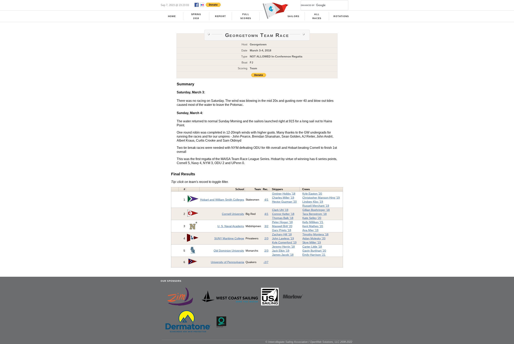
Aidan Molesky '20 (313, 238)
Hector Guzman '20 (284, 201)
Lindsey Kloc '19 (312, 201)
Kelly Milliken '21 (312, 222)
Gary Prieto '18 (281, 230)
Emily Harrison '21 (313, 254)
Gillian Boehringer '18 (316, 209)
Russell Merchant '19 (315, 205)
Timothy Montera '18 (315, 234)
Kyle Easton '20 (312, 193)
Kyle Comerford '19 (284, 242)
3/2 (266, 226)
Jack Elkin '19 (280, 250)
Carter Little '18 (312, 246)
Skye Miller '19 (311, 242)
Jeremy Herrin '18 (283, 246)
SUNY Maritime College (229, 238)
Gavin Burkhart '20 (314, 250)
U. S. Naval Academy (230, 226)
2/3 (266, 238)
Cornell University (233, 213)
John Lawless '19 (283, 238)
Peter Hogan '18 (282, 222)
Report (220, 16)
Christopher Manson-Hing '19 (321, 197)
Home (172, 16)
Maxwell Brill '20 (282, 226)
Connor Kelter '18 (283, 213)
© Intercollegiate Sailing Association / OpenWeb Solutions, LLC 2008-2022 (308, 341)
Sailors (293, 16)
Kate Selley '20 (311, 217)
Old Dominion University (229, 250)
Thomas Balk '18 (282, 217)
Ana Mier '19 (310, 230)
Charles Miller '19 (283, 197)
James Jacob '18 (283, 254)
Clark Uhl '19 (280, 209)
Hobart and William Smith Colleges (222, 199)
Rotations (341, 16)
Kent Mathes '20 (312, 226)
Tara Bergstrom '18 (314, 213)
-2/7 (265, 262)
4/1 (266, 199)
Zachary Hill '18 (282, 234)
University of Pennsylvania (227, 262)
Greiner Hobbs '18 (283, 193)
